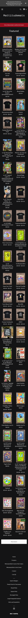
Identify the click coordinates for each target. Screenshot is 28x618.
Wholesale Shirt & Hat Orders (14, 567)
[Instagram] (14, 608)
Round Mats (14, 588)
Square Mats (14, 591)
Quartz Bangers (14, 580)
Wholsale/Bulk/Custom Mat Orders (14, 563)
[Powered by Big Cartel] (14, 614)
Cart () (14, 574)
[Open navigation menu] (2, 9)
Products (14, 560)
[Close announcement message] (25, 3)
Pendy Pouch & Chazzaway (14, 584)
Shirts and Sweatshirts (14, 602)
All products (14, 541)
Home (14, 556)
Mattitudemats (14, 15)
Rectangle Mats (14, 595)
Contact (14, 571)
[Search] (20, 9)
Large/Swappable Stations (14, 598)
